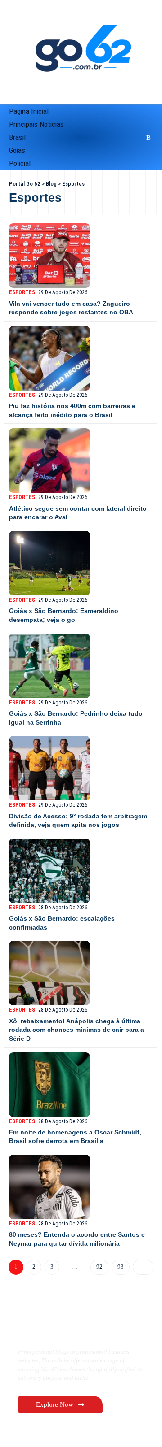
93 (120, 1266)
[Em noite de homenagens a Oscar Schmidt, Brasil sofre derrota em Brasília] (49, 1084)
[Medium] (124, 137)
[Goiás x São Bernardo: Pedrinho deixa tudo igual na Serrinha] (49, 666)
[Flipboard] (136, 137)
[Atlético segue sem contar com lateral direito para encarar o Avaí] (49, 460)
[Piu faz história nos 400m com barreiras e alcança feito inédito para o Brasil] (49, 358)
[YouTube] (101, 137)
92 (99, 1266)
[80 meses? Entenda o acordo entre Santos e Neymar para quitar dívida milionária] (49, 1187)
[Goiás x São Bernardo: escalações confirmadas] (49, 871)
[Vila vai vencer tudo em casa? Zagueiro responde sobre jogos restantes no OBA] (49, 255)
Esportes (22, 292)
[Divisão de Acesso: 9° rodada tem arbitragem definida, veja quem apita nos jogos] (49, 768)
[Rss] (147, 137)
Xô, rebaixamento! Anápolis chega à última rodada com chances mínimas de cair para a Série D (76, 1029)
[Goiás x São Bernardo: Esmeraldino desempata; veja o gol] (49, 563)
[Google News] (113, 137)
